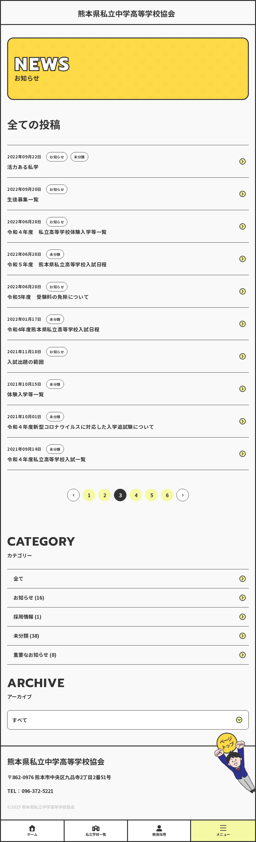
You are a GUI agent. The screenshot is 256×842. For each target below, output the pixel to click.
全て (18, 578)
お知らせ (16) (28, 597)
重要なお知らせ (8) (35, 654)
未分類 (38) (26, 635)
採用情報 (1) (27, 616)
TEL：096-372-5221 (30, 791)
